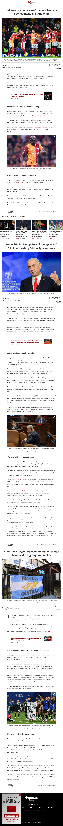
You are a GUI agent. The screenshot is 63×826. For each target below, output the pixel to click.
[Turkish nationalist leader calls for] (48, 341)
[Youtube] (32, 804)
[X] (26, 804)
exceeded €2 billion (20, 182)
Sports (34, 6)
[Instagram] (29, 804)
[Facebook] (34, 804)
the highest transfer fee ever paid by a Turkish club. (35, 116)
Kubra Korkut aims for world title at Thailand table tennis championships (39, 233)
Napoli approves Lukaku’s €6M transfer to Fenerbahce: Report (22, 233)
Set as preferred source (56, 65)
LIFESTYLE (51, 807)
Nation (12, 344)
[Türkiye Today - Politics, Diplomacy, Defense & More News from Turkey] (31, 2)
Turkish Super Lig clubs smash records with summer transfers (27, 95)
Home (29, 6)
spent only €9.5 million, (40, 127)
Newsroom (6, 65)
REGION (22, 807)
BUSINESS (41, 807)
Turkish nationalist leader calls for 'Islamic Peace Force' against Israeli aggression (26, 342)
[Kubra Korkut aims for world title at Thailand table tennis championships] (39, 225)
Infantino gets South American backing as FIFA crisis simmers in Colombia (26, 639)
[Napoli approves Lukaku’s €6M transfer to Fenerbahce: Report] (23, 225)
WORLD (31, 807)
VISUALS (46, 811)
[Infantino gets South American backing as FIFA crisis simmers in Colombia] (48, 638)
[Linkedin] (37, 804)
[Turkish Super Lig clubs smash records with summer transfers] (48, 96)
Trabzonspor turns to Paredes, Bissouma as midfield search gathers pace (55, 233)
